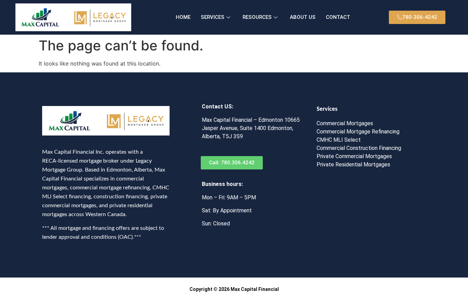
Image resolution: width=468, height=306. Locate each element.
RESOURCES (257, 17)
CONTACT (338, 17)
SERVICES (212, 17)
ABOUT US (303, 17)
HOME (183, 17)
